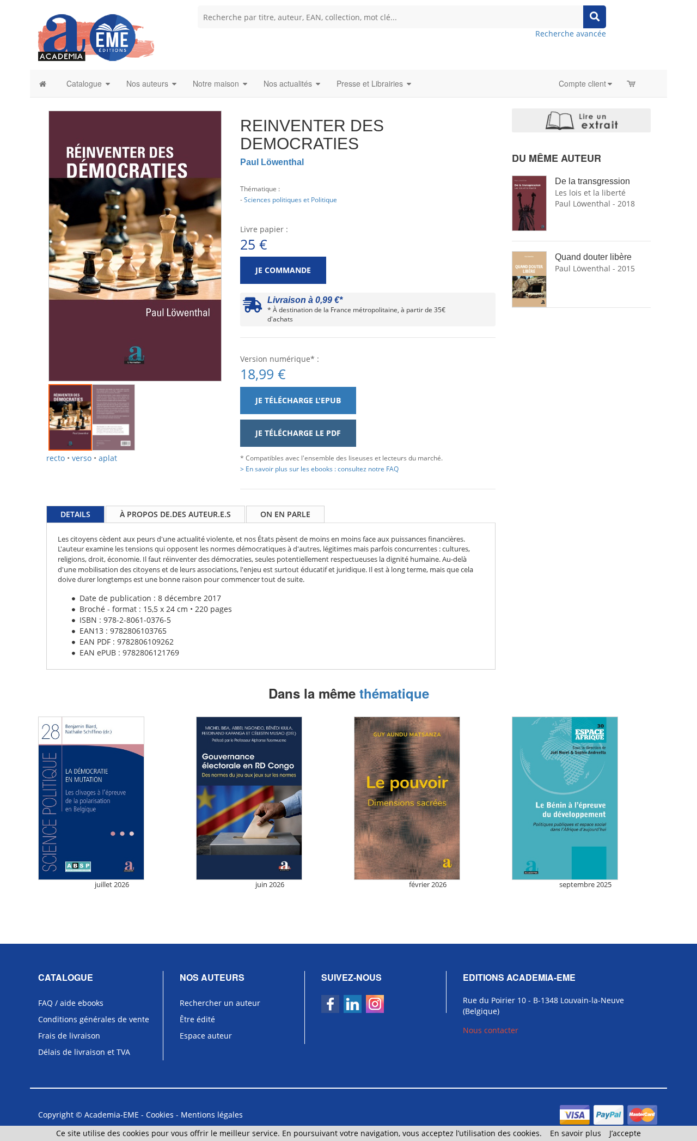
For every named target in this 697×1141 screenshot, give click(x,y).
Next (238, 232)
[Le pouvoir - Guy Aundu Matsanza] (427, 798)
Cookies (160, 1114)
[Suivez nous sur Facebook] (330, 1004)
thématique (394, 693)
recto (55, 458)
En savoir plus (575, 1133)
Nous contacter (490, 1030)
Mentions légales (212, 1114)
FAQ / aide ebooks (70, 1003)
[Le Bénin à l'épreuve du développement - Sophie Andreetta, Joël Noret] (585, 798)
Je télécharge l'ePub (298, 400)
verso (81, 458)
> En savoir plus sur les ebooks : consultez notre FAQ (319, 468)
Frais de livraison (69, 1035)
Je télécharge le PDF (298, 433)
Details (75, 514)
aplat (108, 458)
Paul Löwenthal (272, 162)
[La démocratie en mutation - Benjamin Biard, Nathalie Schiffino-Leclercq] (111, 798)
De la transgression (592, 181)
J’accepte (625, 1133)
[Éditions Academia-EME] (96, 37)
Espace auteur (206, 1035)
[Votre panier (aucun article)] (632, 83)
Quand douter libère (593, 257)
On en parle (285, 514)
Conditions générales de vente (93, 1019)
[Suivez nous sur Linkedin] (353, 1004)
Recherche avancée (570, 33)
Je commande (283, 270)
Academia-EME (111, 1114)
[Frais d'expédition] (252, 307)
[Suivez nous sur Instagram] (375, 1004)
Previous (32, 232)
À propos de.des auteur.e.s (175, 514)
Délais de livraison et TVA (84, 1052)
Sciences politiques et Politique (290, 199)
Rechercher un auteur (220, 1003)
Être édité (197, 1019)
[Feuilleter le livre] (581, 120)
